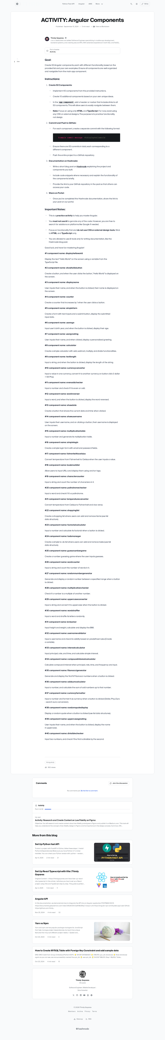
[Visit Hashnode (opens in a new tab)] (82, 1029)
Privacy (87, 1011)
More (98, 4)
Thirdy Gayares (57, 38)
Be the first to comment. (89, 790)
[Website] (88, 995)
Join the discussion (120, 783)
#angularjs (50, 762)
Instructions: (20, 66)
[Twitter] (73, 995)
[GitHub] (77, 995)
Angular (81, 4)
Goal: (18, 63)
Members (71, 1011)
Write (146, 4)
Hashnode (82, 166)
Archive (80, 1011)
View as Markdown (102, 26)
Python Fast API (68, 4)
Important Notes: (22, 69)
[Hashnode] (91, 995)
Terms (94, 1011)
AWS (90, 4)
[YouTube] (84, 995)
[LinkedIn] (66, 38)
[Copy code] (117, 135)
